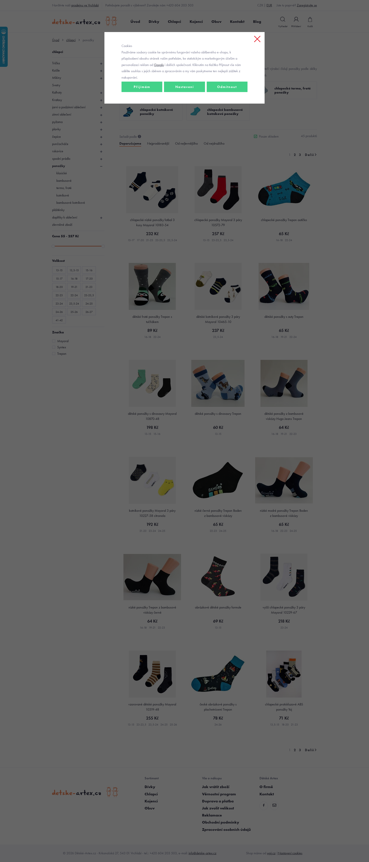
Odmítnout (227, 87)
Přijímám (142, 87)
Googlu (159, 65)
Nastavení (184, 87)
